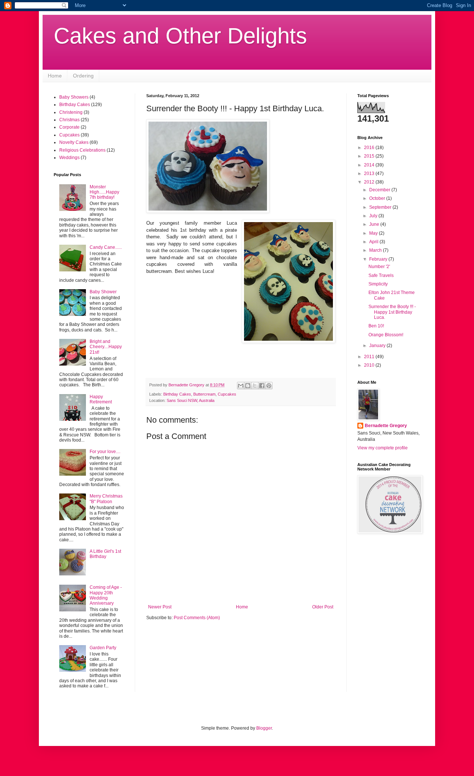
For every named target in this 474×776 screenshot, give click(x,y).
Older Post (322, 607)
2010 (369, 365)
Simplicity (378, 284)
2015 (369, 156)
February (378, 259)
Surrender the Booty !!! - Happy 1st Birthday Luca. (392, 312)
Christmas (69, 119)
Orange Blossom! (385, 334)
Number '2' (379, 266)
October (377, 198)
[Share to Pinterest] (269, 385)
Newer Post (159, 607)
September (381, 207)
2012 (369, 182)
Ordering (83, 76)
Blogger (264, 728)
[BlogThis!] (247, 385)
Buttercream (204, 394)
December (380, 189)
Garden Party (103, 647)
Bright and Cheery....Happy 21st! (106, 347)
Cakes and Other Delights (180, 35)
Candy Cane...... (106, 247)
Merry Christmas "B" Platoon (106, 498)
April (374, 241)
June (374, 224)
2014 (369, 165)
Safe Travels (381, 275)
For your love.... (105, 451)
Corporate (69, 127)
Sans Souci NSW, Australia (190, 400)
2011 (369, 356)
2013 (369, 173)
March (376, 250)
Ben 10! (376, 325)
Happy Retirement (101, 399)
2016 (369, 147)
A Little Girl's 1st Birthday (105, 554)
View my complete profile (382, 447)
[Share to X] (254, 385)
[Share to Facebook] (262, 385)
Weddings (69, 157)
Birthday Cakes (177, 394)
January (378, 345)
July (373, 215)
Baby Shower (103, 291)
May (374, 233)
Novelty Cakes (74, 142)
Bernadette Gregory (386, 425)
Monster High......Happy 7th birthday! (104, 192)
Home (55, 76)
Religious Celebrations (82, 150)
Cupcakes (227, 394)
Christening (71, 112)
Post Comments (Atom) (197, 617)
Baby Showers (74, 97)
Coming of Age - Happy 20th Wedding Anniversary (106, 595)
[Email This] (240, 385)
